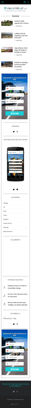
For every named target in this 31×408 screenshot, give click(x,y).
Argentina (5, 219)
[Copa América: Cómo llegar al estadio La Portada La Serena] (7, 49)
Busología (6, 227)
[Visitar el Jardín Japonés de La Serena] (7, 23)
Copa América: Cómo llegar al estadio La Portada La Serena (20, 50)
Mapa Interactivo (7, 231)
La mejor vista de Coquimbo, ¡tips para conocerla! (21, 36)
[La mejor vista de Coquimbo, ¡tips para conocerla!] (7, 35)
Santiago (5, 203)
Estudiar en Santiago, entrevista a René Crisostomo (21, 65)
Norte (4, 211)
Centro (5, 215)
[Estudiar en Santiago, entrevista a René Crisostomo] (7, 64)
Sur (4, 207)
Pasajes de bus (7, 223)
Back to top (14, 404)
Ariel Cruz (19, 26)
